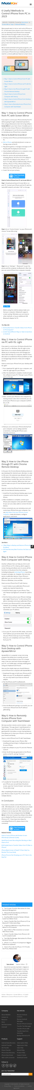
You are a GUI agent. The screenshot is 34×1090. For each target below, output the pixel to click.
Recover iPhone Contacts (24, 1024)
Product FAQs (21, 1053)
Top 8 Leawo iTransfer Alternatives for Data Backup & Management (16, 909)
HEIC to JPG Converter (8, 1057)
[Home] (10, 3)
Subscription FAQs (22, 1043)
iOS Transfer (5, 1048)
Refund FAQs (21, 1050)
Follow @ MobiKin (20, 24)
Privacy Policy (7, 1086)
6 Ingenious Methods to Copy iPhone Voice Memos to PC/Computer (16, 926)
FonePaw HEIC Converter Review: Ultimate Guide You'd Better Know (15, 918)
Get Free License (6, 1024)
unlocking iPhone (19, 572)
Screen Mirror (18, 994)
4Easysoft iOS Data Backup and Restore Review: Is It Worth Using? (15, 913)
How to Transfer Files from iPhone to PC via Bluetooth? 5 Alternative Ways (16, 922)
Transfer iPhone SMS (23, 1028)
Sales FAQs (20, 1048)
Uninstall (4, 1027)
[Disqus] (17, 881)
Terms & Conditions (19, 1086)
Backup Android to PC (23, 1035)
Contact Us (5, 1017)
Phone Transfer (6, 1050)
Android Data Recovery (8, 1043)
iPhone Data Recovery (8, 1053)
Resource (9, 994)
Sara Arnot (25, 22)
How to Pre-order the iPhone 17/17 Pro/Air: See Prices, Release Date (16, 948)
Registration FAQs (22, 1045)
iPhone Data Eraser (7, 1055)
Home (3, 994)
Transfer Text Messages (24, 1026)
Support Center (21, 1055)
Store (3, 1022)
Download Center (22, 1057)
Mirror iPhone (7, 142)
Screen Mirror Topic (8, 24)
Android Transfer (7, 1045)
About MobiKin (6, 1015)
